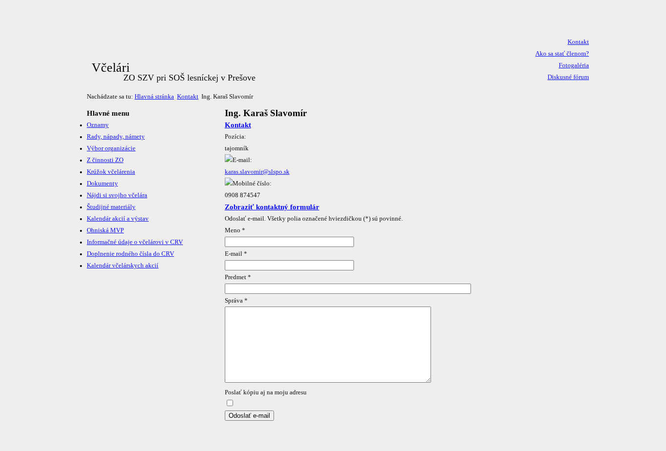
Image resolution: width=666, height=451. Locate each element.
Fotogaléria (574, 65)
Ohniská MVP (105, 230)
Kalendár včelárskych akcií (122, 265)
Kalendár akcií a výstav (118, 218)
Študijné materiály (111, 207)
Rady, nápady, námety (116, 136)
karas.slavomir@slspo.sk (257, 171)
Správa (236, 300)
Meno (235, 230)
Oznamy (98, 125)
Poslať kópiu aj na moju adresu (266, 392)
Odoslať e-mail (249, 415)
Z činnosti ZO (105, 160)
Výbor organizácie (111, 148)
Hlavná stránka (154, 96)
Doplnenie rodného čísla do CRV (130, 253)
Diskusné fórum (568, 77)
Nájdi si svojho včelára (117, 195)
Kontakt (578, 42)
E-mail (236, 253)
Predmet (238, 277)
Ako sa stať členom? (562, 53)
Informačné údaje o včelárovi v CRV (135, 242)
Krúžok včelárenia (111, 171)
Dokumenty (102, 183)
